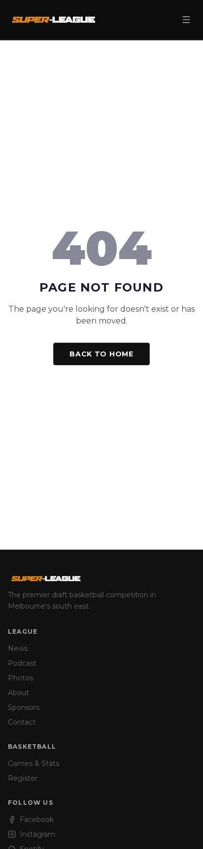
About (18, 692)
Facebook (37, 819)
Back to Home (101, 354)
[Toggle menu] (186, 20)
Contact (21, 722)
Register (22, 778)
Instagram (37, 834)
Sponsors (23, 707)
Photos (20, 677)
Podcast (22, 663)
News (18, 648)
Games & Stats (33, 763)
